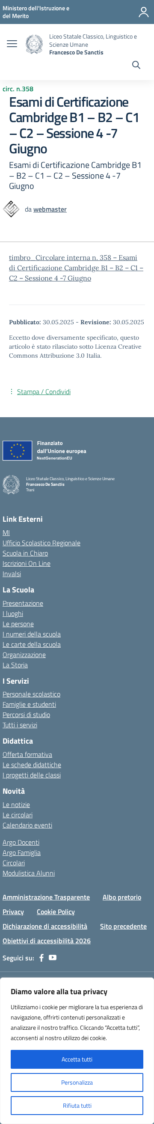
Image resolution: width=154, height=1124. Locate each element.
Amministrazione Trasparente (46, 897)
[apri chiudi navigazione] (12, 44)
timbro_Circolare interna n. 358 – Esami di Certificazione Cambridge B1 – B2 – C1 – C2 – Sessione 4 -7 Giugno (76, 267)
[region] (77, 1051)
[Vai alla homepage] (34, 44)
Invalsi (12, 573)
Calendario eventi (27, 825)
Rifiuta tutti (77, 1105)
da (29, 209)
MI (6, 532)
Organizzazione (24, 654)
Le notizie (16, 804)
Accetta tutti (77, 1059)
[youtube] (52, 958)
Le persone (18, 624)
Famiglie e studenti (29, 704)
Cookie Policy (56, 911)
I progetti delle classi (32, 775)
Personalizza (77, 1082)
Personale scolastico (31, 694)
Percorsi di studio (26, 714)
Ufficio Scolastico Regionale (41, 543)
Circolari (14, 863)
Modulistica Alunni (29, 873)
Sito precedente (123, 926)
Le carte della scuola (32, 644)
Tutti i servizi (20, 725)
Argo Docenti (21, 842)
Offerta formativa (27, 754)
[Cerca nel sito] (136, 66)
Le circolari (18, 815)
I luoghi (13, 613)
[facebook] (41, 958)
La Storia (15, 665)
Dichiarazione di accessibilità (45, 926)
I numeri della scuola (32, 634)
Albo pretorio (122, 897)
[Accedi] (143, 12)
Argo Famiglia (22, 852)
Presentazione (23, 603)
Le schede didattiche (32, 764)
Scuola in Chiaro (25, 553)
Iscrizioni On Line (26, 563)
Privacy (13, 911)
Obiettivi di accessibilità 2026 (47, 941)
